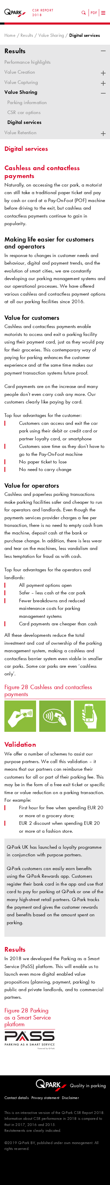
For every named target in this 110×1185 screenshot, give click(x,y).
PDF (94, 12)
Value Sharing (51, 35)
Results (27, 35)
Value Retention (20, 132)
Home (10, 35)
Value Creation (19, 72)
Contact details (16, 1097)
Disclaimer (70, 1097)
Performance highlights (27, 62)
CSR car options (23, 112)
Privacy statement (45, 1097)
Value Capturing (21, 82)
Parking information (27, 102)
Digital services (24, 122)
